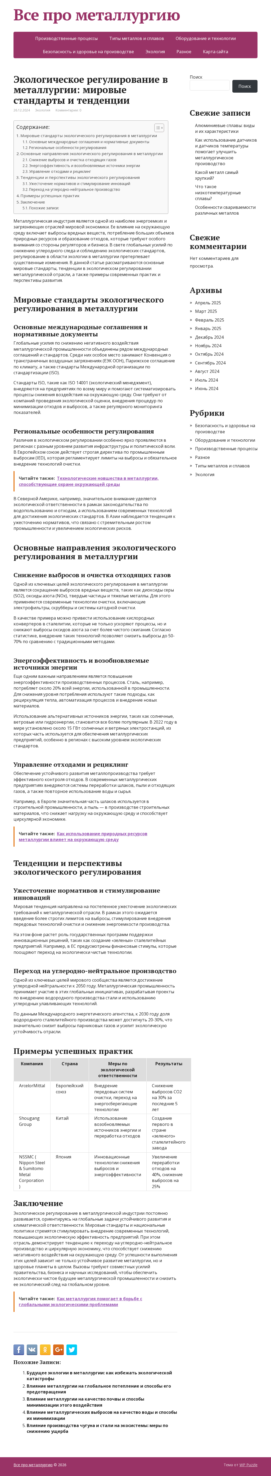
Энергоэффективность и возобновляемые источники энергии (84, 165)
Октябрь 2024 (209, 354)
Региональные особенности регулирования (67, 147)
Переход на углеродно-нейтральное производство (74, 189)
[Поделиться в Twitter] (71, 1349)
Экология (155, 52)
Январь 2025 (208, 328)
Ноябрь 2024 (208, 346)
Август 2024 (207, 371)
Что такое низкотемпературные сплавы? (218, 192)
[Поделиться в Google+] (58, 1349)
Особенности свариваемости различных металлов (225, 210)
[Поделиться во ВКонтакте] (32, 1349)
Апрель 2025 (208, 303)
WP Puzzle (249, 1464)
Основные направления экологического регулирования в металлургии (91, 153)
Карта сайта (215, 52)
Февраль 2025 (209, 320)
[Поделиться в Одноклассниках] (45, 1349)
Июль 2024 (206, 380)
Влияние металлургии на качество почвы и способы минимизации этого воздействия (85, 1402)
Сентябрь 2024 (210, 363)
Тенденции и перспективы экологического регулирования (80, 177)
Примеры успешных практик (49, 195)
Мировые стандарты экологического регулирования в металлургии (88, 135)
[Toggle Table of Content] (156, 127)
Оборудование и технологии (206, 38)
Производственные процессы (66, 38)
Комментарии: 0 (68, 110)
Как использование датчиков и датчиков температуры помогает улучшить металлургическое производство (226, 152)
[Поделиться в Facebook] (18, 1349)
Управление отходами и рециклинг (60, 171)
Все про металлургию (96, 14)
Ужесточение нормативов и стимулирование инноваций (79, 183)
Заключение (32, 202)
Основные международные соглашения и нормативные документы (89, 141)
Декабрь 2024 (209, 337)
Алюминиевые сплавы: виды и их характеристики (225, 128)
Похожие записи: (44, 207)
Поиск (196, 77)
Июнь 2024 (206, 388)
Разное (184, 52)
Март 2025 (206, 311)
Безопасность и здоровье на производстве (88, 52)
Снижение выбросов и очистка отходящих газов (72, 159)
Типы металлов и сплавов (136, 38)
